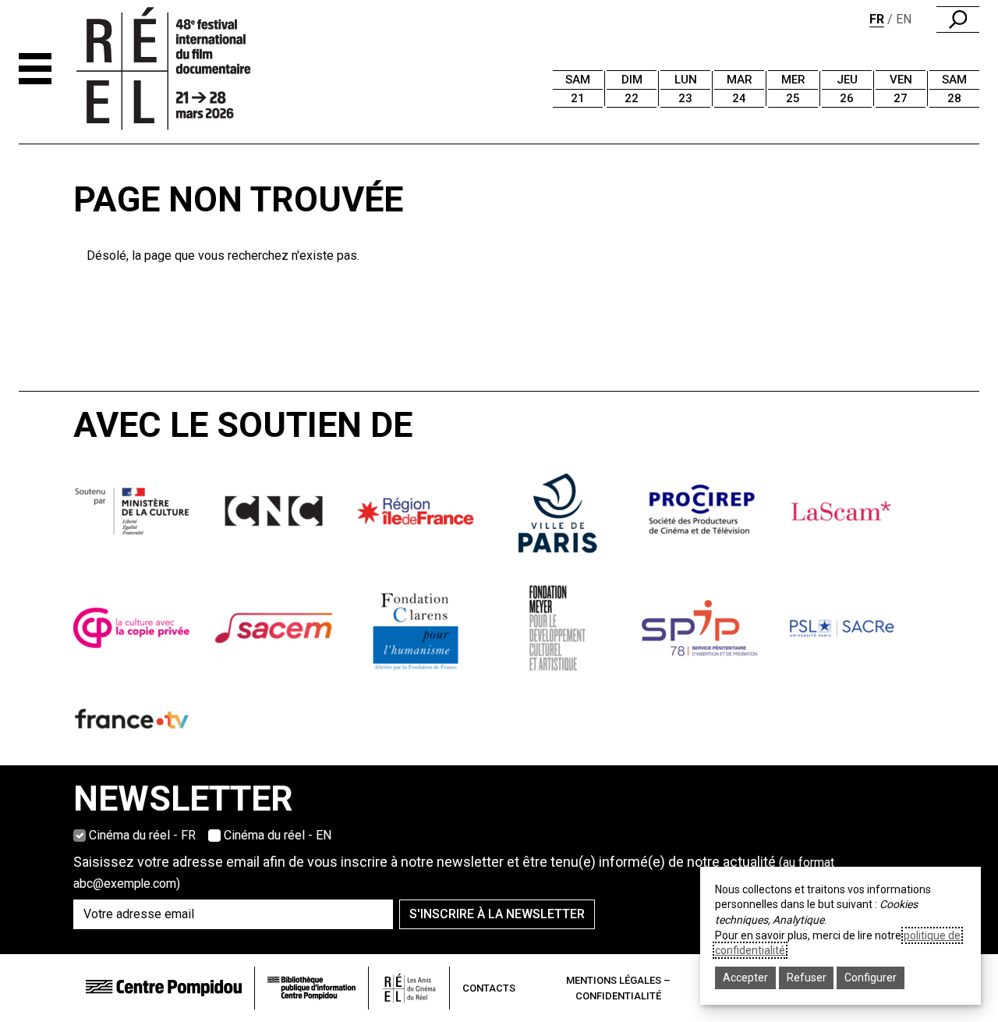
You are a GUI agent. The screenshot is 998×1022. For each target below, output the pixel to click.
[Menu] (35, 68)
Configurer (870, 977)
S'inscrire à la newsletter (497, 914)
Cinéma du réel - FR (142, 835)
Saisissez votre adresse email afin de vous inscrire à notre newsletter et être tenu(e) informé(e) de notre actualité (453, 872)
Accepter (745, 977)
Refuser (806, 977)
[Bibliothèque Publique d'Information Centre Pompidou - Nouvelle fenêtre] (311, 988)
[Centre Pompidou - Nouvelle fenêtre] (164, 988)
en (903, 19)
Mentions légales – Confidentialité (618, 988)
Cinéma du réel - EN (277, 835)
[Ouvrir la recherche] (957, 19)
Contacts (488, 988)
